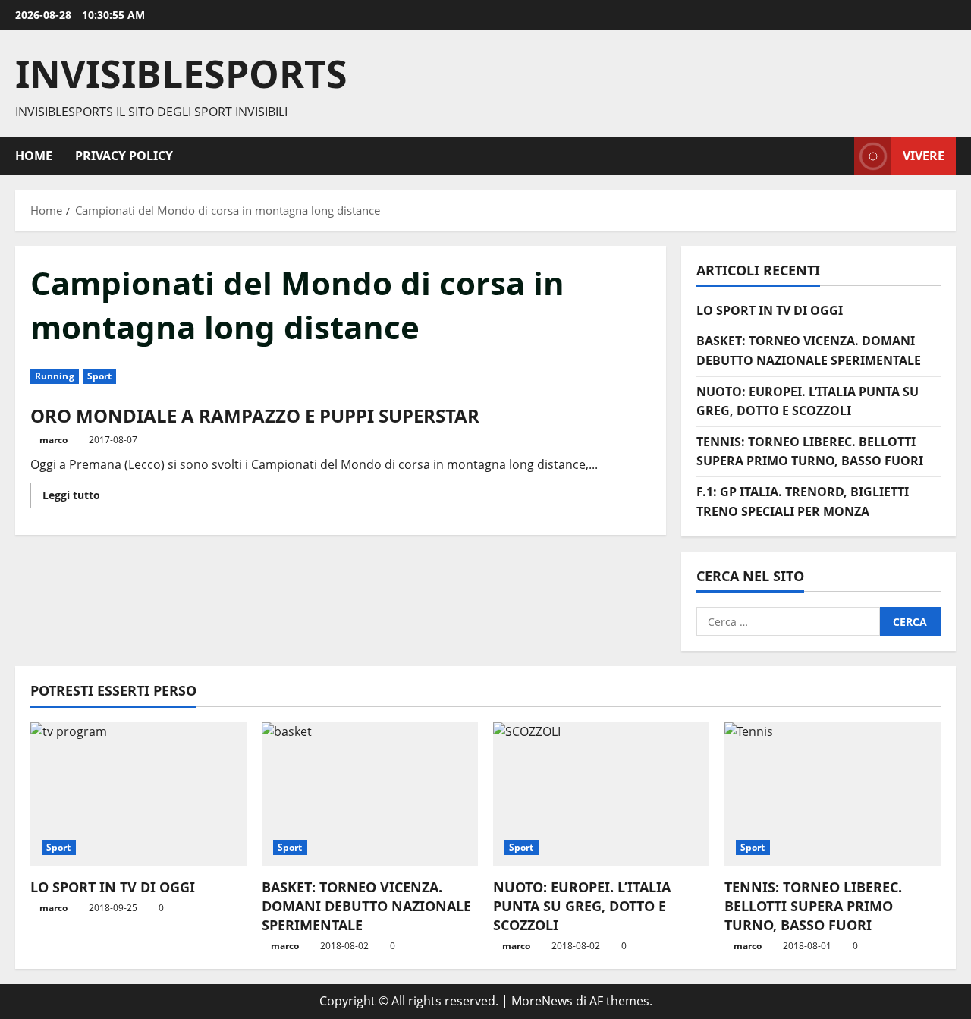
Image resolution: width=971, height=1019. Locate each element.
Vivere (923, 154)
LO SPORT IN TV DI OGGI (769, 310)
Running (54, 376)
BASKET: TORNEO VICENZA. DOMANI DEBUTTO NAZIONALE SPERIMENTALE (366, 906)
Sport (99, 376)
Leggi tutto (77, 497)
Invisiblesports (181, 73)
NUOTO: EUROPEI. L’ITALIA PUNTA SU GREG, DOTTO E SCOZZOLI (582, 906)
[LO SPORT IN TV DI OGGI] (138, 794)
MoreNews (542, 1000)
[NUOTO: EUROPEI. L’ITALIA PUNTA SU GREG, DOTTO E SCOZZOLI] (601, 794)
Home (33, 155)
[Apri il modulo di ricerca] (838, 156)
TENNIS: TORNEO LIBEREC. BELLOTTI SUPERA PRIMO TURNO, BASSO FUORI (813, 906)
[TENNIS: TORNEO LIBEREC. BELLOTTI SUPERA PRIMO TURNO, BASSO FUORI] (832, 794)
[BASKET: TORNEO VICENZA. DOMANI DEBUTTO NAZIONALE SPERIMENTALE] (370, 794)
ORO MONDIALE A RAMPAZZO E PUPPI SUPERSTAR (254, 415)
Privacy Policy (124, 155)
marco (53, 439)
